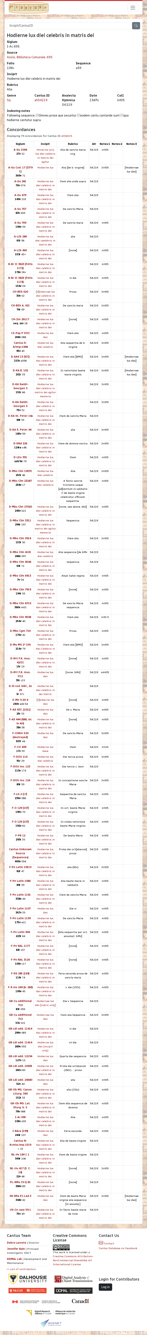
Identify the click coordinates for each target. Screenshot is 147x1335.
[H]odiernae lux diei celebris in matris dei (45, 295)
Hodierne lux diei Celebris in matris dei (45, 648)
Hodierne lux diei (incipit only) (45, 1046)
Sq (9, 100)
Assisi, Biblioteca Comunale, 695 (29, 57)
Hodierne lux (45, 167)
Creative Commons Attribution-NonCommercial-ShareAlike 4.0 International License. (73, 1260)
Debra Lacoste (16, 1242)
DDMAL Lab (14, 1259)
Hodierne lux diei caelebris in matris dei (45, 240)
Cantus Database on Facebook (118, 1248)
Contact (108, 1243)
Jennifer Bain (16, 1248)
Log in (105, 1287)
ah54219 (40, 100)
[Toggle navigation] (132, 7)
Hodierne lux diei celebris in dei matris (45, 690)
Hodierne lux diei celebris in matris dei (45, 185)
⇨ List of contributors (21, 1269)
